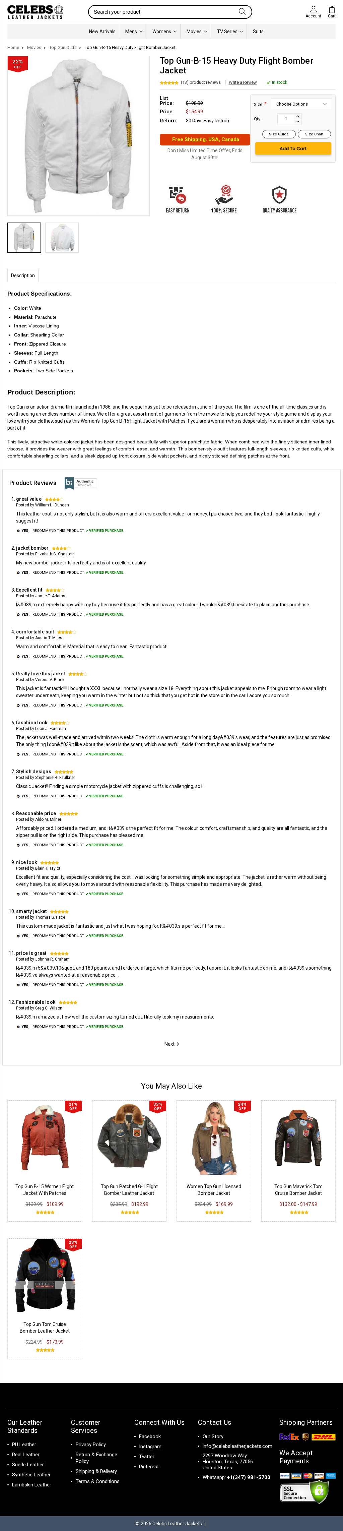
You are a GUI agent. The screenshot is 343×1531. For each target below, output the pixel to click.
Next (169, 1044)
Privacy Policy (91, 1445)
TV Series (227, 31)
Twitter (146, 1457)
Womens (161, 31)
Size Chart (314, 134)
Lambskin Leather (31, 1485)
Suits (258, 31)
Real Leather (26, 1455)
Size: (260, 104)
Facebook (150, 1436)
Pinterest (149, 1467)
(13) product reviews (201, 82)
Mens (131, 31)
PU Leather (24, 1445)
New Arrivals (102, 31)
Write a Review (243, 82)
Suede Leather (28, 1465)
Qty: (257, 119)
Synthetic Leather (31, 1475)
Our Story (213, 1436)
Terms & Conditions (98, 1481)
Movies (194, 31)
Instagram (150, 1447)
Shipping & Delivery (96, 1471)
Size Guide (279, 134)
